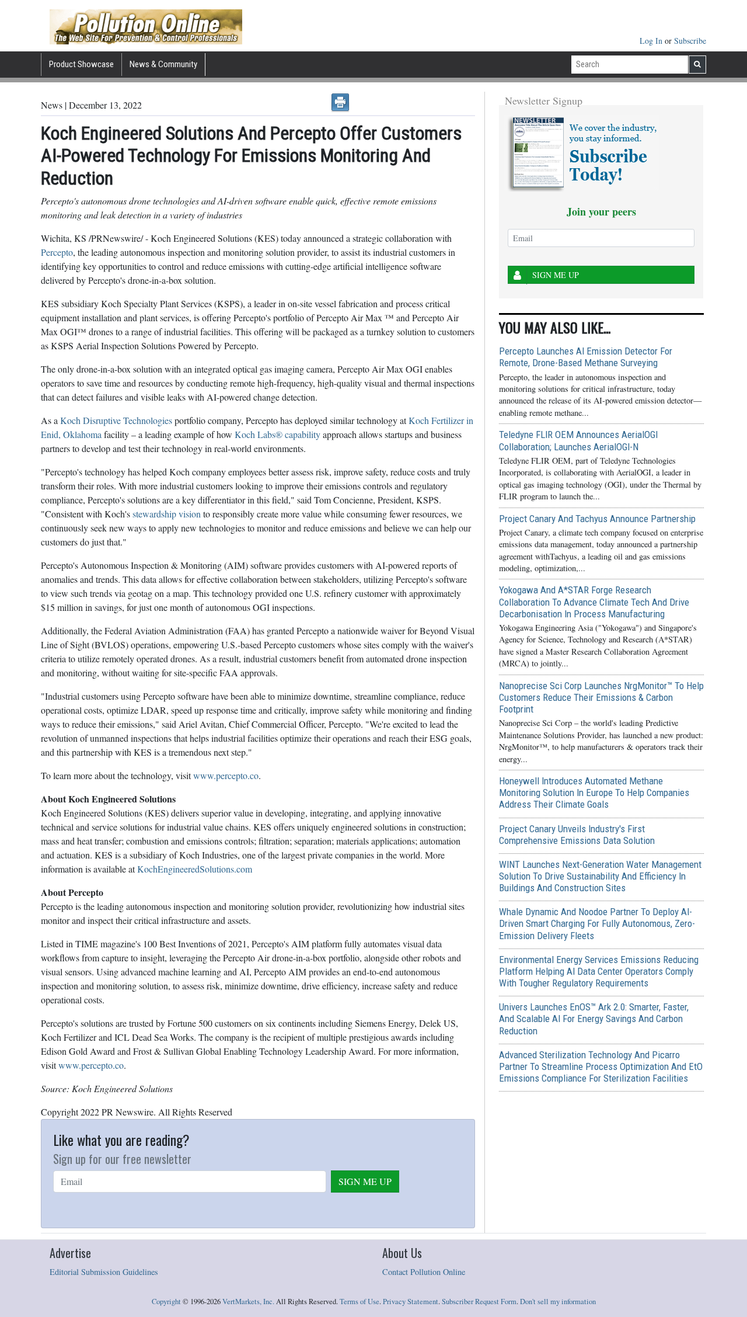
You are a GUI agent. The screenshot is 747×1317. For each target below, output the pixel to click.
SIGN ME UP (365, 1181)
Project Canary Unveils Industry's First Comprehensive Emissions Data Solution (577, 834)
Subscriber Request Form (479, 1301)
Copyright (166, 1301)
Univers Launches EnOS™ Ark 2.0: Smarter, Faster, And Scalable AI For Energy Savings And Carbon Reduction (594, 1018)
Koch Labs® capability (277, 434)
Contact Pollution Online (423, 1271)
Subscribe (690, 40)
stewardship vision (166, 514)
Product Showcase (81, 64)
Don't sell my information (558, 1301)
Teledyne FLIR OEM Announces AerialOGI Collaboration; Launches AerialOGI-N (578, 440)
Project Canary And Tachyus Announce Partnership (597, 518)
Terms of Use (359, 1301)
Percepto (57, 252)
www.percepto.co (226, 775)
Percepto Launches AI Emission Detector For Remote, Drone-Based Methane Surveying (585, 357)
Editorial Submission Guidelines (104, 1271)
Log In (652, 40)
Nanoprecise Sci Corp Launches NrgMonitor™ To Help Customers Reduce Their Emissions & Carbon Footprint (601, 697)
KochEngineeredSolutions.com (194, 869)
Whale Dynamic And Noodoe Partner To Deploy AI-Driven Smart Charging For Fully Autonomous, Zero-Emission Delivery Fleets (597, 923)
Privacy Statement (410, 1301)
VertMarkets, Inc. (248, 1301)
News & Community (163, 64)
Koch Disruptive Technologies (116, 420)
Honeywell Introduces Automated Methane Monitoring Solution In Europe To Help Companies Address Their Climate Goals (594, 792)
